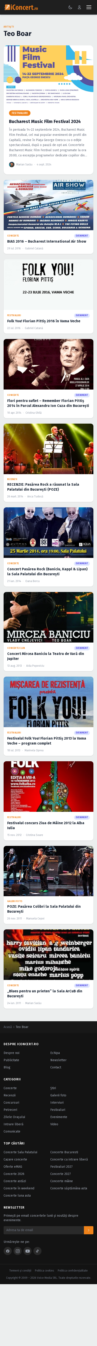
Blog (7, 1067)
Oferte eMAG (13, 1167)
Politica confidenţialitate (73, 1270)
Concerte (10, 1088)
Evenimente (58, 1117)
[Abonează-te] (88, 1230)
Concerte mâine (61, 1181)
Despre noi (11, 1053)
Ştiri (53, 1088)
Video (54, 1124)
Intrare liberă (13, 1124)
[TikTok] (37, 1251)
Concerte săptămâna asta (68, 1188)
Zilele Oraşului (14, 1117)
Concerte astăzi (15, 1181)
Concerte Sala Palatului (20, 1152)
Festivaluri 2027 (61, 1167)
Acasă (8, 1027)
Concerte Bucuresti (64, 1152)
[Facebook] (8, 1251)
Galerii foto (58, 1095)
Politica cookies (44, 1270)
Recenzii (10, 1095)
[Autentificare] (79, 7)
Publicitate (11, 1060)
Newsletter (58, 1060)
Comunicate (12, 1131)
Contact (55, 1067)
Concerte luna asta (17, 1195)
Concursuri (11, 1103)
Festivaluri (57, 1110)
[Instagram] (18, 1251)
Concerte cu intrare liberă (69, 1159)
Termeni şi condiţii (20, 1270)
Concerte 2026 (14, 1174)
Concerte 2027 (60, 1174)
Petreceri (10, 1110)
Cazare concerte (15, 1159)
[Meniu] (88, 7)
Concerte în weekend (19, 1188)
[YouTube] (27, 1251)
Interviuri (57, 1103)
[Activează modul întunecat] (70, 7)
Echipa (55, 1053)
